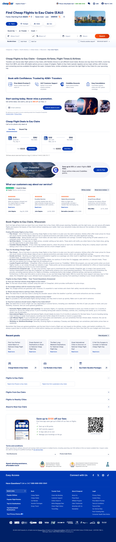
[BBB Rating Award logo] (108, 465)
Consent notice (10, 114)
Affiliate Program (77, 500)
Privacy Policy (18, 114)
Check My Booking (57, 495)
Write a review (86, 190)
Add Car (33, 41)
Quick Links (10, 491)
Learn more (31, 173)
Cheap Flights (35, 495)
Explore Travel (20, 3)
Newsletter (75, 509)
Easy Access (12, 475)
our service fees (38, 449)
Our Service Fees (97, 509)
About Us (74, 495)
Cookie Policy (96, 498)
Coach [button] (33, 31)
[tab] (11, 24)
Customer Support (56, 498)
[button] (70, 3)
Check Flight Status (57, 506)
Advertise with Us (77, 506)
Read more (11, 351)
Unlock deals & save (52, 108)
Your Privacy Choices (14, 514)
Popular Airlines (12, 495)
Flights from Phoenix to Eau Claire (17, 384)
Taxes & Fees (96, 506)
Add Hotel (24, 41)
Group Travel (35, 506)
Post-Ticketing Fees (98, 511)
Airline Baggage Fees (57, 503)
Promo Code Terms (66, 454)
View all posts (102, 335)
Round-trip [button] (11, 31)
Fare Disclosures (12, 454)
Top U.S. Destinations (14, 503)
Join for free (101, 170)
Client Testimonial (77, 503)
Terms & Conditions (98, 503)
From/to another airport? (88, 41)
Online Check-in (56, 500)
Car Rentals (34, 500)
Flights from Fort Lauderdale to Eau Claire (54, 384)
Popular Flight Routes (14, 499)
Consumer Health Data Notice (101, 514)
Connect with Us (78, 475)
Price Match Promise (98, 500)
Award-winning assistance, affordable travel (16, 464)
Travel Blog (54, 509)
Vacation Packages (36, 503)
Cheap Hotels (35, 498)
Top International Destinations (12, 509)
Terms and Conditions (59, 530)
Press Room (75, 498)
